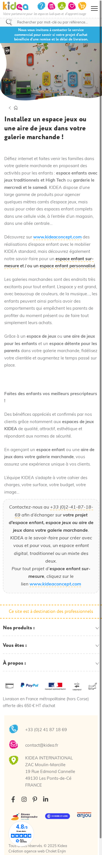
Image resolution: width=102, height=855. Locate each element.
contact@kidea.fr (41, 746)
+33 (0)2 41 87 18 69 (46, 730)
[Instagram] (24, 799)
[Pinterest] (34, 799)
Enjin (62, 851)
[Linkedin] (45, 799)
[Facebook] (13, 799)
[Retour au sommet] (92, 843)
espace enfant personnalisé (67, 266)
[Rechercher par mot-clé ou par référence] (9, 22)
